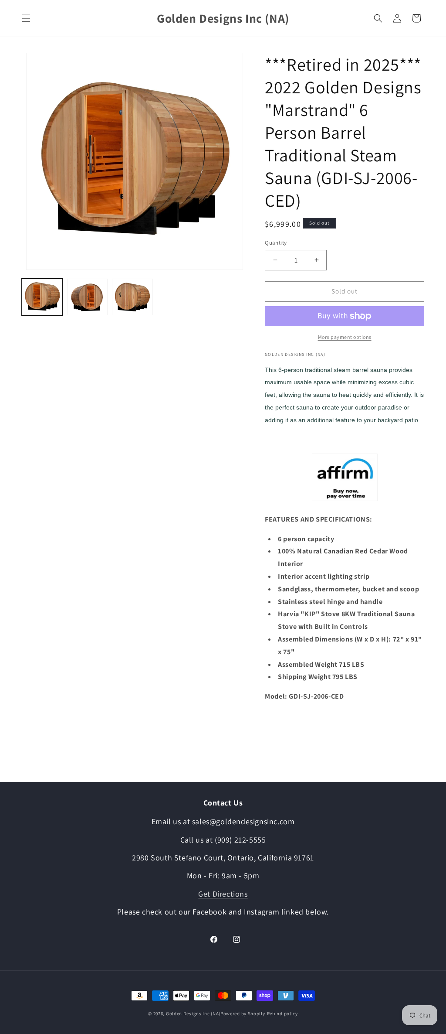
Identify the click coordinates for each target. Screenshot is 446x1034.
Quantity (276, 242)
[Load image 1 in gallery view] (42, 297)
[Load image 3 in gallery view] (132, 297)
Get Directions (222, 894)
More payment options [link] (345, 337)
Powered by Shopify (242, 1013)
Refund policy (287, 1013)
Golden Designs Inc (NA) (193, 1013)
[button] (26, 18)
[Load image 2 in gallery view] (87, 297)
